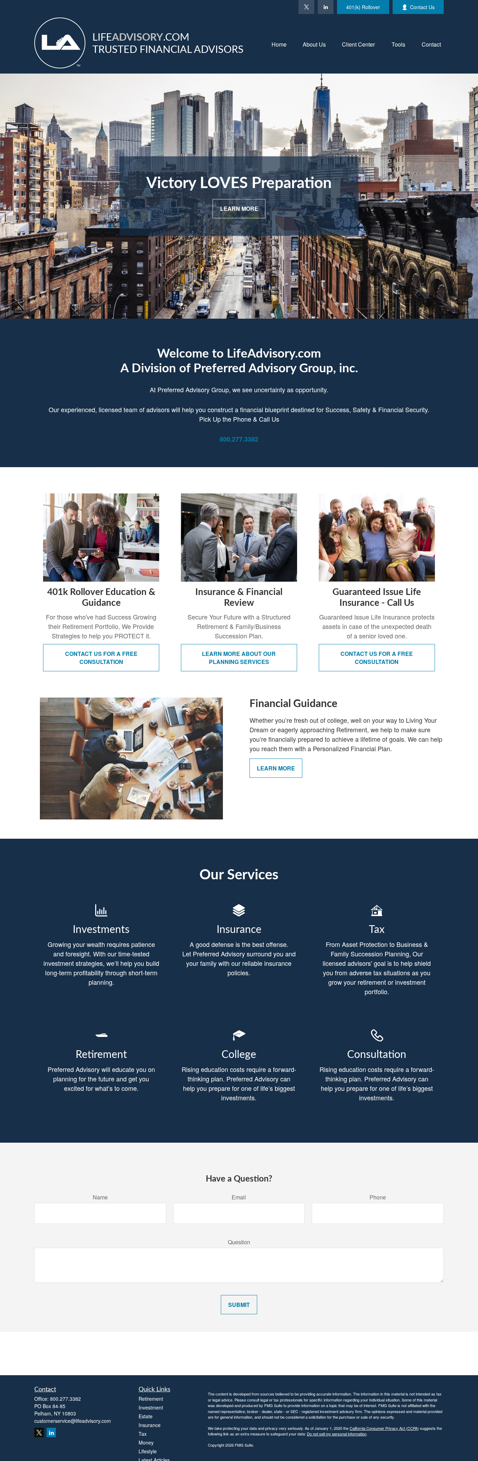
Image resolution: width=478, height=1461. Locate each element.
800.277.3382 (65, 1398)
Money (146, 1442)
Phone (378, 1197)
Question (239, 1242)
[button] (279, 43)
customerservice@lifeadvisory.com (72, 1420)
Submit (239, 1305)
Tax (143, 1433)
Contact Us (422, 7)
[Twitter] (306, 7)
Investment (151, 1407)
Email (239, 1197)
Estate (146, 1416)
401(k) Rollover (363, 7)
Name (100, 1197)
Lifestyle (148, 1451)
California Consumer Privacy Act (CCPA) (384, 1428)
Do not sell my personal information (336, 1433)
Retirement (151, 1398)
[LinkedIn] (325, 7)
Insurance (150, 1424)
